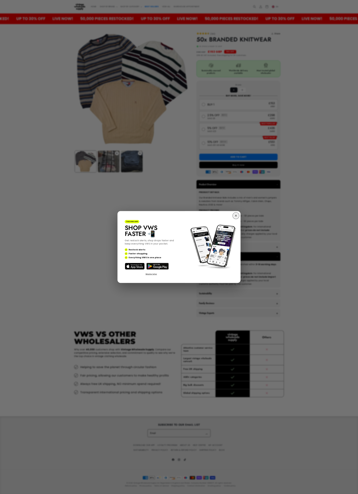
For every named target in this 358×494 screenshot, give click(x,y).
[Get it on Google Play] (157, 266)
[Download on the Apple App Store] (135, 266)
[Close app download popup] (236, 215)
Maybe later (151, 274)
